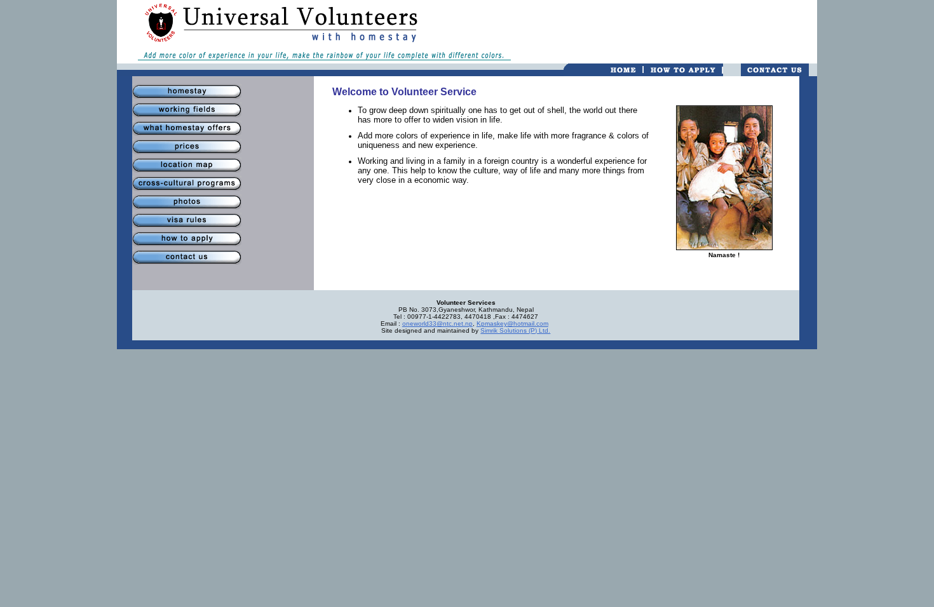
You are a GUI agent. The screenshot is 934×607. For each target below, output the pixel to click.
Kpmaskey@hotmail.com (512, 323)
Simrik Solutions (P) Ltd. (515, 330)
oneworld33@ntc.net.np (437, 323)
